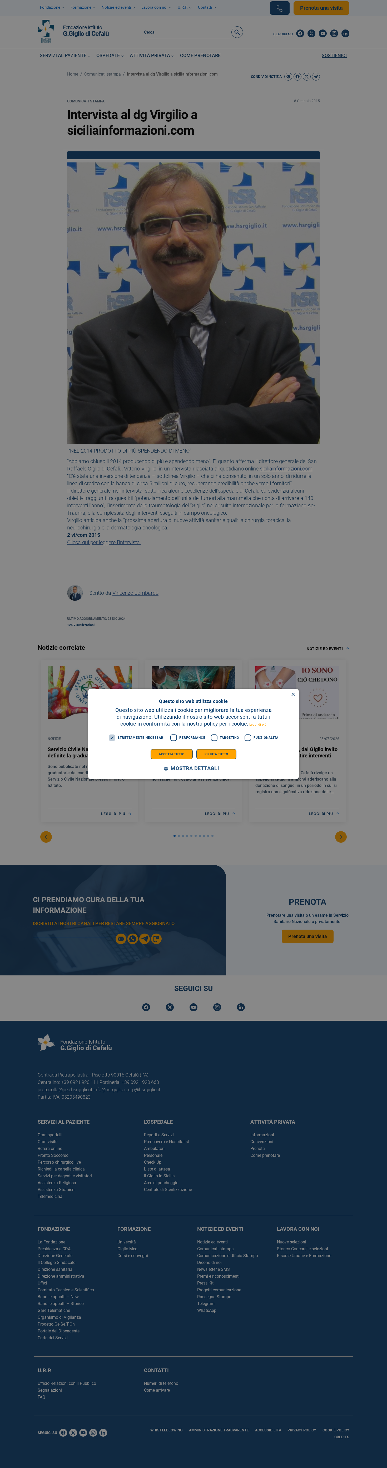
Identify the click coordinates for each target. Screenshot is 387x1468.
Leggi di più (258, 724)
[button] (193, 768)
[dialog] (193, 734)
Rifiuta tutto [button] (216, 754)
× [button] (293, 695)
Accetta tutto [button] (171, 754)
